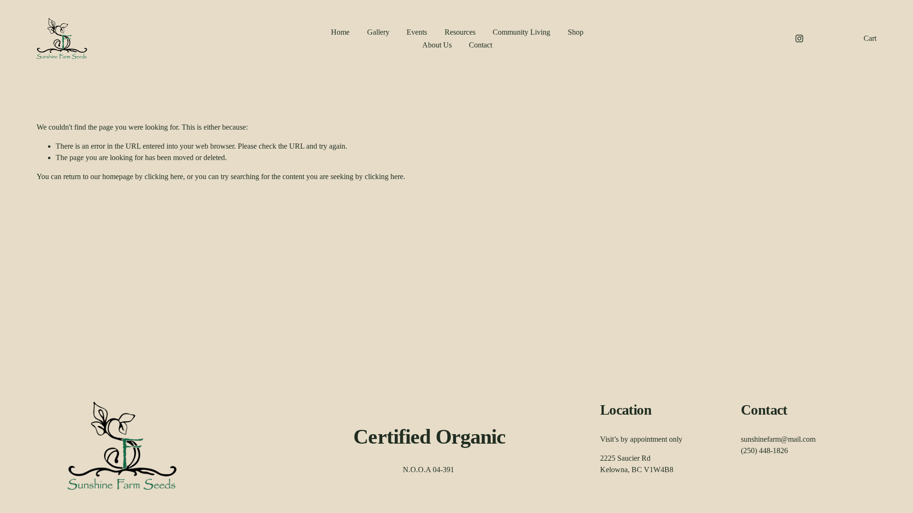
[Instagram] (799, 38)
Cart (870, 38)
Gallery (378, 32)
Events (417, 32)
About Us (437, 45)
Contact (480, 45)
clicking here (164, 176)
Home (340, 32)
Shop (575, 32)
